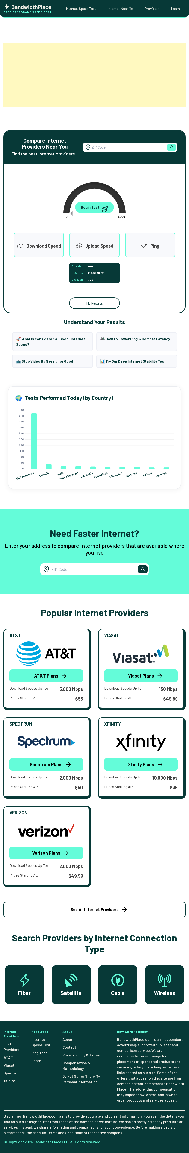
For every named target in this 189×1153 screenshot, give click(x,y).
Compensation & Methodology (76, 1066)
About (67, 1039)
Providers (152, 8)
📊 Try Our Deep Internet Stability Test (133, 361)
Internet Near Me (120, 8)
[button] (171, 147)
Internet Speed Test (81, 8)
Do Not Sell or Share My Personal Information (81, 1079)
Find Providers (11, 1047)
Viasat (9, 1065)
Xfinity (9, 1081)
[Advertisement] (94, 75)
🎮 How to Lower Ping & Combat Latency (135, 339)
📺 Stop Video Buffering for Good (44, 361)
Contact (69, 1047)
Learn (175, 8)
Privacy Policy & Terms (81, 1055)
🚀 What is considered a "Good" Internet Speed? (50, 341)
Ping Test (39, 1052)
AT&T (8, 1057)
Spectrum (12, 1073)
